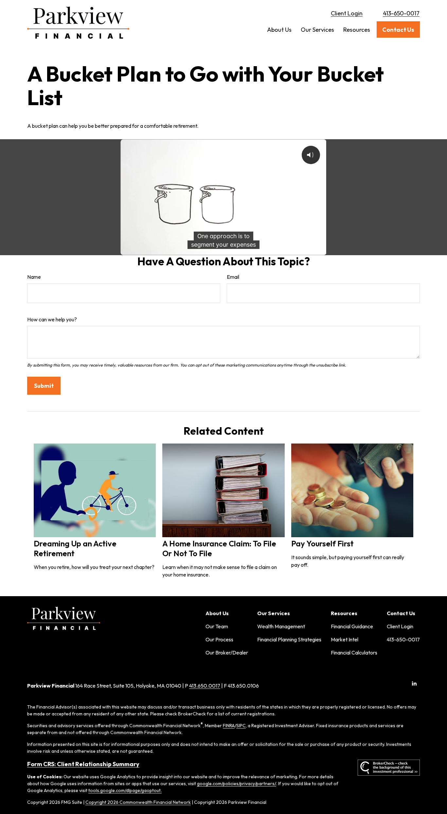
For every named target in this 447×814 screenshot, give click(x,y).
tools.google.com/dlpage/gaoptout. (125, 790)
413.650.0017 (204, 685)
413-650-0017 (401, 13)
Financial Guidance (352, 626)
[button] (279, 29)
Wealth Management (281, 626)
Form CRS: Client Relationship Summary (83, 764)
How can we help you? (52, 319)
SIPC (241, 726)
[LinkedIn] (414, 683)
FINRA (229, 726)
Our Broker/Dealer (227, 652)
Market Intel (344, 639)
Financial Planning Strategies (289, 639)
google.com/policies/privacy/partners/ (236, 783)
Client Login (347, 13)
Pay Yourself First (322, 543)
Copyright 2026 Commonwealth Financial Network (138, 802)
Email (233, 277)
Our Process (219, 639)
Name (34, 277)
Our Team (217, 626)
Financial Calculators (354, 652)
